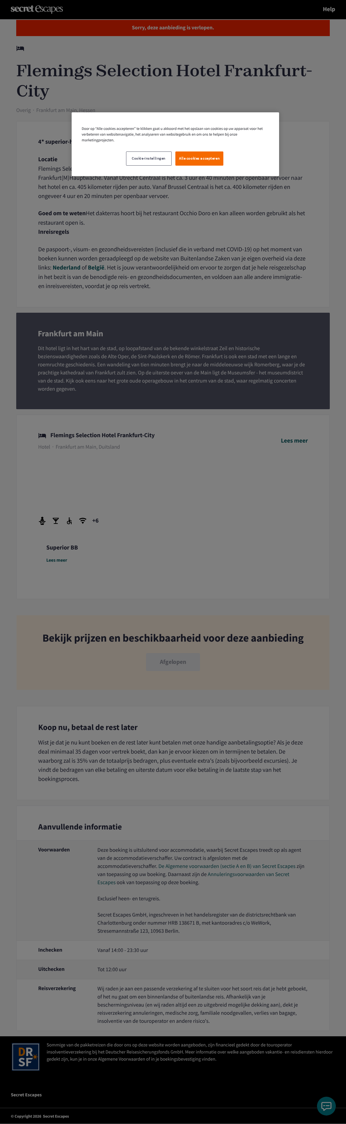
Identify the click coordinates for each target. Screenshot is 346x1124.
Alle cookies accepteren (199, 158)
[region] (175, 144)
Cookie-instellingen (149, 158)
